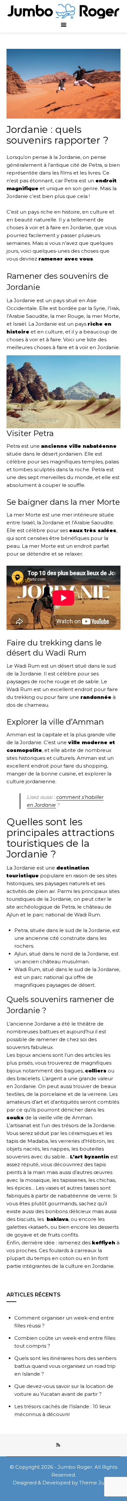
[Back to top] (120, 1494)
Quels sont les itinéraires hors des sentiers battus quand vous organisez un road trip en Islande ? (65, 1366)
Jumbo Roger (75, 1467)
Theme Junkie (97, 1483)
